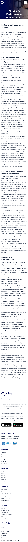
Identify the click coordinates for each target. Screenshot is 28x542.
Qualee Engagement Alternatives (10, 436)
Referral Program (5, 498)
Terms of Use (4, 512)
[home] (6, 3)
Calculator (4, 479)
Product (3, 461)
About (3, 508)
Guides (3, 475)
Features (3, 457)
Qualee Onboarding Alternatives (10, 438)
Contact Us (4, 519)
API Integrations (5, 496)
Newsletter (4, 489)
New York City (5, 531)
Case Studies (4, 482)
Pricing (3, 459)
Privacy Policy (5, 510)
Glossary (3, 477)
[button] (25, 2)
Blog (2, 473)
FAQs (2, 471)
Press (2, 491)
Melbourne (4, 535)
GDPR (2, 516)
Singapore (4, 533)
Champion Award (6, 494)
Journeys (3, 452)
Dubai (3, 537)
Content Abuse (5, 500)
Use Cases (4, 463)
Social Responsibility (6, 514)
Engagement (4, 454)
